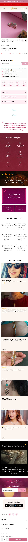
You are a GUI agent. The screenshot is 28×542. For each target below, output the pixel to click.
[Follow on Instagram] (13, 514)
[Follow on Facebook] (10, 514)
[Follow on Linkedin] (16, 514)
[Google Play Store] (18, 505)
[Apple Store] (9, 505)
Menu (4, 8)
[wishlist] (23, 8)
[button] (22, 40)
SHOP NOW (9, 73)
